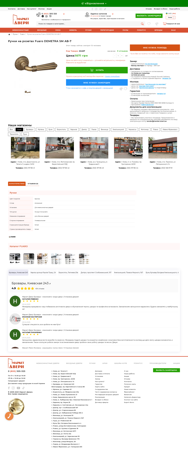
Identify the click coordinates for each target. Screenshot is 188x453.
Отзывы (149, 9)
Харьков (73, 129)
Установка (99, 376)
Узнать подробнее (112, 76)
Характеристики (16, 183)
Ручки (88, 30)
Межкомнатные (20, 30)
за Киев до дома (138, 75)
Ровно (155, 129)
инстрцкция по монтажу (155, 84)
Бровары (29, 129)
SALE (173, 30)
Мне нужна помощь (155, 48)
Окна (58, 30)
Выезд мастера (137, 66)
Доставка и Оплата (102, 374)
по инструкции (151, 64)
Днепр (84, 129)
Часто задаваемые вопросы (106, 392)
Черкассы (132, 129)
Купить (100, 70)
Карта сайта (99, 387)
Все (11, 129)
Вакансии (128, 394)
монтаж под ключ (146, 86)
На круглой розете (41, 212)
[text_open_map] (50, 284)
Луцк (25, 134)
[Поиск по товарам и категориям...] (142, 23)
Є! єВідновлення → (94, 3)
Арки (104, 363)
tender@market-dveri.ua (157, 121)
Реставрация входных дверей (107, 394)
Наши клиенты (130, 389)
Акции (49, 9)
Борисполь (61, 129)
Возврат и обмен (160, 9)
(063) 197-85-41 (29, 168)
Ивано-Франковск (170, 129)
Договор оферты (101, 402)
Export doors (129, 402)
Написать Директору (132, 397)
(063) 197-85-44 (132, 168)
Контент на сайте (131, 400)
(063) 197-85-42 (63, 168)
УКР (169, 14)
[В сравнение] (121, 88)
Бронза (37, 199)
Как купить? (31, 9)
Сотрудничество (101, 389)
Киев (19, 129)
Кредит (127, 387)
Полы (125, 30)
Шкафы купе (120, 363)
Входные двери (74, 363)
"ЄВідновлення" (147, 105)
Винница (104, 129)
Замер (97, 379)
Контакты (12, 9)
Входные (42, 30)
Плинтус (141, 30)
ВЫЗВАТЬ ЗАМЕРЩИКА (149, 16)
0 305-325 (49, 14)
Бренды (158, 30)
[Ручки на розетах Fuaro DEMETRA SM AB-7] (36, 66)
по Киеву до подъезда (140, 73)
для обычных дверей (42, 216)
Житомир (145, 129)
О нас (126, 371)
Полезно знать (130, 384)
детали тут (166, 78)
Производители (158, 363)
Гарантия (98, 384)
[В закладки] (125, 88)
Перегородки (107, 30)
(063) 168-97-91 (166, 168)
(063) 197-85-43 (98, 168)
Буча (50, 129)
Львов (93, 129)
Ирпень (41, 129)
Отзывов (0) (33, 183)
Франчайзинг (129, 392)
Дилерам (98, 371)
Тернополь (14, 134)
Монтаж (41, 9)
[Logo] (21, 19)
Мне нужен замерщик (96, 83)
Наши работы (174, 9)
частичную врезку (146, 88)
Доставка (21, 9)
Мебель (73, 30)
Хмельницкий (118, 129)
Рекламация (100, 397)
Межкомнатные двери (47, 363)
